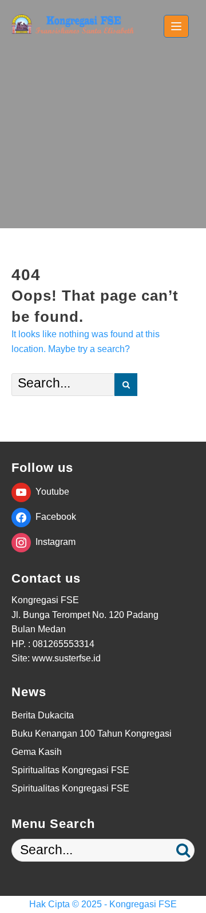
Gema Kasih (36, 752)
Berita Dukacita (42, 715)
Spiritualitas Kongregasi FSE (70, 770)
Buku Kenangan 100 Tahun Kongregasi (91, 733)
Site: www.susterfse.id (56, 658)
